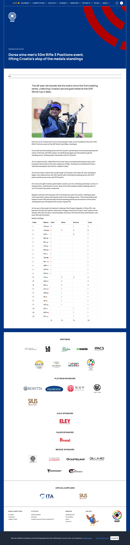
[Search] (116, 3)
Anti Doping (69, 517)
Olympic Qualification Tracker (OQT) (42, 519)
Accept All (114, 538)
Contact (69, 521)
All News (11, 515)
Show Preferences (102, 538)
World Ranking (36, 515)
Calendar (11, 517)
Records (34, 517)
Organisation (70, 515)
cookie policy (87, 538)
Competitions (12, 519)
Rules (67, 519)
